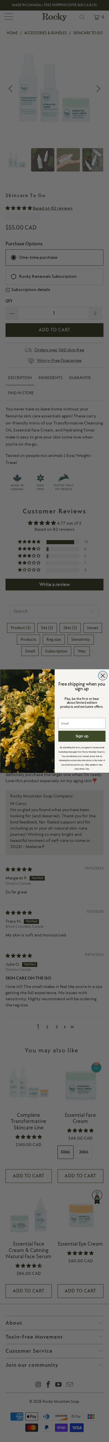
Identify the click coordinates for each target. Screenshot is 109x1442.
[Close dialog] (102, 675)
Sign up (81, 736)
